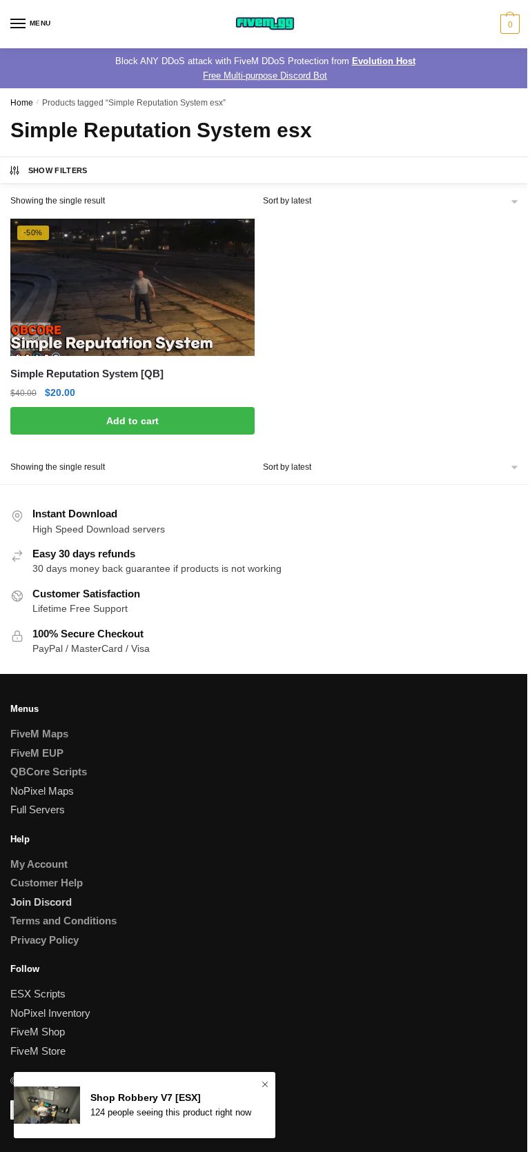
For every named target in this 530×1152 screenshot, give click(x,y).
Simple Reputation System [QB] (87, 373)
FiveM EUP (36, 753)
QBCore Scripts (48, 771)
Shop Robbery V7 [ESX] (145, 1097)
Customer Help (46, 882)
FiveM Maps (39, 733)
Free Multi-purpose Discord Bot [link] (265, 75)
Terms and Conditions (63, 920)
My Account (39, 864)
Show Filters (58, 170)
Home (21, 103)
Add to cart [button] (132, 420)
